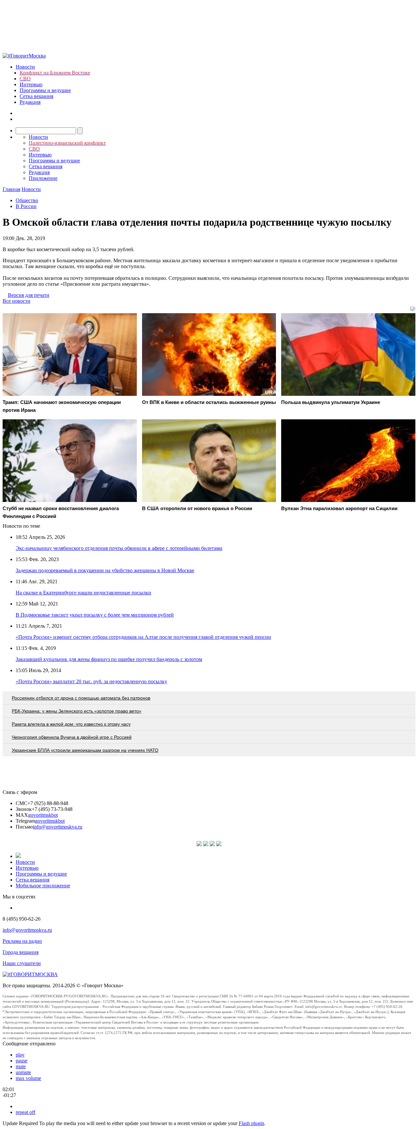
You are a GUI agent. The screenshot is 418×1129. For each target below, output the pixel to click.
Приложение (43, 178)
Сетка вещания (36, 96)
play (20, 1054)
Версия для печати (28, 295)
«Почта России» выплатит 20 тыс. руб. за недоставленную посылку (91, 681)
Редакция (30, 102)
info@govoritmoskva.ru (57, 827)
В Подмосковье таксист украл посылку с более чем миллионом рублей (95, 615)
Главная (11, 189)
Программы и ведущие (45, 90)
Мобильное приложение (43, 885)
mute (21, 1066)
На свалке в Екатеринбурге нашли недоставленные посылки (83, 592)
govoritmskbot (43, 815)
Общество (27, 200)
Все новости (16, 301)
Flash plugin (251, 1123)
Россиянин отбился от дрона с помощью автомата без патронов (81, 698)
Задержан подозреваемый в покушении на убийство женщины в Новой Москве (105, 570)
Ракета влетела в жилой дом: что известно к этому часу (71, 724)
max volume (28, 1078)
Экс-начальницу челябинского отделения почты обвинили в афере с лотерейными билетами (119, 548)
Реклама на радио (22, 941)
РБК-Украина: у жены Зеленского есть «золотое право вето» (76, 711)
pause (21, 1060)
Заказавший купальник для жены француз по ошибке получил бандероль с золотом (109, 659)
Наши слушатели (22, 963)
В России (26, 206)
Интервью (31, 84)
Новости (25, 67)
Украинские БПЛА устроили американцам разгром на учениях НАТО (85, 750)
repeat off (25, 1112)
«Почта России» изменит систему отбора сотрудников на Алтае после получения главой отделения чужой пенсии (143, 637)
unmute (23, 1072)
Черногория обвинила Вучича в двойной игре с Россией (72, 737)
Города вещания (21, 952)
